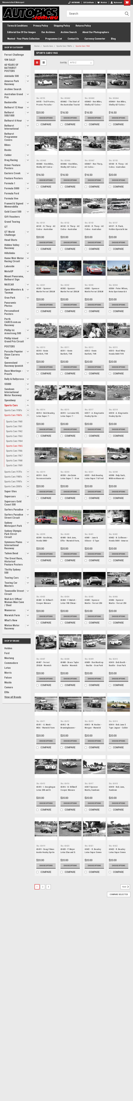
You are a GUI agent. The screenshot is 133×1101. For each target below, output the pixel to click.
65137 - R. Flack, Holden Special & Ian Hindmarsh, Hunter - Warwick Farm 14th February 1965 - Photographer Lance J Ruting (118, 228)
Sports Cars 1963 (14, 436)
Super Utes (10, 491)
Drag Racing (11, 160)
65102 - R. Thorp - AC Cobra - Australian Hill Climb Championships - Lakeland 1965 (70, 228)
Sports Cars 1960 (14, 421)
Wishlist (104, 2)
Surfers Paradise (13, 509)
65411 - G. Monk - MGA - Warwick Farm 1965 (45, 727)
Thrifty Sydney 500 (12, 571)
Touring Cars (11, 577)
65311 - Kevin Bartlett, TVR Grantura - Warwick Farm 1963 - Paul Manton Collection (69, 353)
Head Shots (10, 240)
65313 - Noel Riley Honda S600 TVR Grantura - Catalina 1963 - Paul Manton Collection (117, 353)
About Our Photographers (95, 32)
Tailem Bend (11, 553)
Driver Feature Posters (12, 167)
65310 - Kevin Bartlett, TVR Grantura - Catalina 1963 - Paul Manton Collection (44, 353)
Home (37, 46)
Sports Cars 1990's (13, 481)
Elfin (6, 692)
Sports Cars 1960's (13, 415)
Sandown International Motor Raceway (13, 392)
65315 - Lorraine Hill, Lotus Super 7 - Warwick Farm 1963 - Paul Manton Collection (69, 415)
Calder (8, 155)
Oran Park (9, 297)
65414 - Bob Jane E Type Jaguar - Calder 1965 (118, 727)
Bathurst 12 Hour (13, 107)
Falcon (8, 677)
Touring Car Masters (10, 584)
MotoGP (8, 271)
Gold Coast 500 (12, 211)
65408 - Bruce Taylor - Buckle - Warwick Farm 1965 (69, 664)
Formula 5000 (11, 188)
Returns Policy (83, 25)
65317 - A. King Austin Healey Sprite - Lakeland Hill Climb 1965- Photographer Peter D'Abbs (94, 415)
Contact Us (73, 38)
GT (6, 226)
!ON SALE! (9, 59)
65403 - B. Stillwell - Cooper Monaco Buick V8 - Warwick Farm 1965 (45, 602)
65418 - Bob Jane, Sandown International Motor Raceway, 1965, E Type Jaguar (117, 789)
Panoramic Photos (10, 304)
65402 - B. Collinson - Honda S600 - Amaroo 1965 (118, 540)
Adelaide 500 (11, 76)
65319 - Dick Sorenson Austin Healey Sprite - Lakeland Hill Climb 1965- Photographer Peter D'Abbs (45, 477)
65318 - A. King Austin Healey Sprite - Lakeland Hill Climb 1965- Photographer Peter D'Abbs (118, 415)
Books (7, 150)
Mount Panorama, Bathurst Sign (14, 278)
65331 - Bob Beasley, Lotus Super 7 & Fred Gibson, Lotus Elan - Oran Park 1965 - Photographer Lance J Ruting (94, 477)
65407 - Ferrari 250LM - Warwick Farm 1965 (43, 664)
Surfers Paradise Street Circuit (13, 516)
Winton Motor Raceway (11, 627)
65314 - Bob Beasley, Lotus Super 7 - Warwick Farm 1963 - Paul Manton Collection (45, 415)
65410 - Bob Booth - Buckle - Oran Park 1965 (118, 664)
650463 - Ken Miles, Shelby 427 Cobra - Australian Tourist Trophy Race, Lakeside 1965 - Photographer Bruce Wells (94, 104)
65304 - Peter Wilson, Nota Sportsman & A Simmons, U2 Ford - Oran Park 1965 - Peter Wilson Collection (118, 290)
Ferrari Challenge (14, 54)
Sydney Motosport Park (13, 524)
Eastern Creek (12, 173)
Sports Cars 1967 (14, 455)
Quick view (46, 90)
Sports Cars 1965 (14, 445)
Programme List (53, 38)
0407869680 (76, 2)
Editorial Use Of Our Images (21, 32)
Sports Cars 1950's (13, 410)
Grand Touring (12, 221)
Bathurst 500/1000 (9, 114)
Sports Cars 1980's (13, 476)
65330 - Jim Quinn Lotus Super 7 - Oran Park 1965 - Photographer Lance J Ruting (69, 477)
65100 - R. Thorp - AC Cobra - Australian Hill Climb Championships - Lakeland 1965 (118, 166)
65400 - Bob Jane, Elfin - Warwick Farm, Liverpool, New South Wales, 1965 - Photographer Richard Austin (69, 540)
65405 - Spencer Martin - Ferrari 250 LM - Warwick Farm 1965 (93, 602)
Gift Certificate (88, 2)
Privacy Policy (40, 25)
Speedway (10, 400)
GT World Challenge (10, 233)
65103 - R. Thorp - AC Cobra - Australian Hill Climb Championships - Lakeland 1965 (94, 228)
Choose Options (46, 118)
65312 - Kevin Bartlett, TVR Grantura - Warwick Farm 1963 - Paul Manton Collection (93, 353)
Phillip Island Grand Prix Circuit (14, 340)
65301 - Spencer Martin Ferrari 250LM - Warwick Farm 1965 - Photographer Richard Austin (45, 290)
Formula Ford (11, 193)
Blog (113, 38)
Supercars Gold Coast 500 (12, 503)
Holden (8, 648)
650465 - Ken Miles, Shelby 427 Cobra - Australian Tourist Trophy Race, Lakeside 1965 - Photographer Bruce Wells (45, 166)
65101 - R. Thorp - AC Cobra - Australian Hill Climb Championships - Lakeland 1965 (45, 228)
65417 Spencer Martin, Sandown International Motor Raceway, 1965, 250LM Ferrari (94, 789)
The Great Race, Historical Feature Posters (13, 561)
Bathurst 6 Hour (13, 120)
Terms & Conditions (17, 25)
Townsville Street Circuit (14, 592)
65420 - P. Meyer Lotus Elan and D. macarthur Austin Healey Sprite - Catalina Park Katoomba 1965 (68, 851)
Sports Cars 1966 (14, 450)
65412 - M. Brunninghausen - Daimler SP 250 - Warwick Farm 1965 (68, 727)
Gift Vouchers (12, 216)
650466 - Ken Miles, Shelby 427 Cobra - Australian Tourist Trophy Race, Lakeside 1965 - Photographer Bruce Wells (69, 166)
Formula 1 (9, 183)
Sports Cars (11, 405)
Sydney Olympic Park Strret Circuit (12, 534)
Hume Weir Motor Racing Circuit (14, 260)
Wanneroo (10, 610)
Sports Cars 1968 (14, 460)
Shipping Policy (62, 25)
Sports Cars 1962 (14, 431)
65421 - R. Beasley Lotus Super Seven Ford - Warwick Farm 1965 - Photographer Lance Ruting (94, 851)
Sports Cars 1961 (14, 426)
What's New (10, 620)
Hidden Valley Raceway (11, 246)
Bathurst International (11, 127)
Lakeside (9, 266)
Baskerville (10, 102)
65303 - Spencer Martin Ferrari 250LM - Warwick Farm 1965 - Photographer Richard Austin (94, 290)
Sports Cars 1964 (14, 441)
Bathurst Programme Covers (10, 136)
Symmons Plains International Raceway (13, 545)
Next (124, 887)
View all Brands (12, 697)
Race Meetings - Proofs (13, 372)
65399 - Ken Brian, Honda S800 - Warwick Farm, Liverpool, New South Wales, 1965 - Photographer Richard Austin (45, 540)
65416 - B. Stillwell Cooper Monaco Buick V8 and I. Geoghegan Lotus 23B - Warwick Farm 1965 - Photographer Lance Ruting (69, 789)
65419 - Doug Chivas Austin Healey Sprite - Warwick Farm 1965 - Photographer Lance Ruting (45, 851)
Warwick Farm (12, 615)
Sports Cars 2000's (13, 486)
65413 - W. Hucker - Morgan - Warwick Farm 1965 (93, 727)
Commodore (11, 663)
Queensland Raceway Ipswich (13, 364)
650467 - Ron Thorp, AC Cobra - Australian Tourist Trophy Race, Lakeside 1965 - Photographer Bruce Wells (94, 166)
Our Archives (48, 32)
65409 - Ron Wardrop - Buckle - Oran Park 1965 (94, 664)
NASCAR (9, 284)
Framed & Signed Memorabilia (13, 205)
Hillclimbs (9, 253)
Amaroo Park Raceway (11, 83)
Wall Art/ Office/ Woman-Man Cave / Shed (14, 602)
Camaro (8, 687)
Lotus (7, 667)
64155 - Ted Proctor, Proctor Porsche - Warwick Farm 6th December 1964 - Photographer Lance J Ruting (45, 104)
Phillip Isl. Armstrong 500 (12, 332)
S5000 (7, 384)
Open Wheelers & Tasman (14, 291)
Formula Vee (11, 198)
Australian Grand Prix (13, 96)
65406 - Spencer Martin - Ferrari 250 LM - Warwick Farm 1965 (117, 602)
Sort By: (63, 62)
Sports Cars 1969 (14, 465)
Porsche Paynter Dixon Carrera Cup (13, 354)
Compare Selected (119, 894)
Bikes (7, 145)
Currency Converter (95, 38)
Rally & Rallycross (14, 379)
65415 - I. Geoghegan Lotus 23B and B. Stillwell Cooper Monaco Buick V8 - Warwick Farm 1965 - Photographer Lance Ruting (45, 789)
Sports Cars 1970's (13, 471)
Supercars (10, 496)
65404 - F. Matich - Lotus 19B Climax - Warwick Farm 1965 (68, 602)
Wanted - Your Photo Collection (23, 38)
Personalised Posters (11, 312)
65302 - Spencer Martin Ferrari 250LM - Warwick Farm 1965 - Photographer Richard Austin (69, 290)
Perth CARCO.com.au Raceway (12, 322)
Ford (6, 653)
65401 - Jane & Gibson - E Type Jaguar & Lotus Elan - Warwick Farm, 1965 (94, 540)
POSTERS (9, 346)
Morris (8, 672)
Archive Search (69, 32)
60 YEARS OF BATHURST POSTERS (11, 68)
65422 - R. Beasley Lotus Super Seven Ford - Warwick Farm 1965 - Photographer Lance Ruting (118, 851)
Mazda (8, 682)
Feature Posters (13, 178)
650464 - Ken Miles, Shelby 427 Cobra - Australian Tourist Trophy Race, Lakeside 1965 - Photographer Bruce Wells (118, 104)
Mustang (9, 658)
